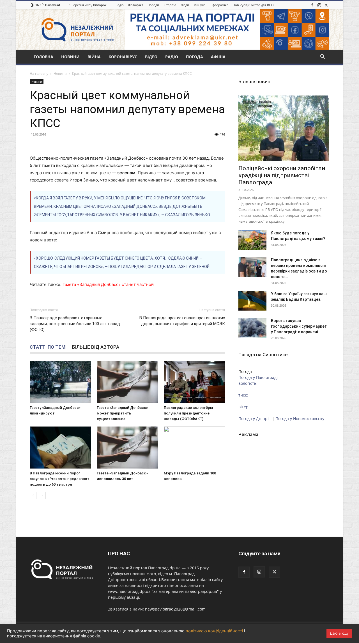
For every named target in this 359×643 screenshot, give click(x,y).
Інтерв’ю (170, 5)
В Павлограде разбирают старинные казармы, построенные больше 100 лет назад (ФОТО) (75, 323)
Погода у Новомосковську (299, 418)
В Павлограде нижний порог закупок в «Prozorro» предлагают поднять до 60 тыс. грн (59, 478)
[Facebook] (312, 5)
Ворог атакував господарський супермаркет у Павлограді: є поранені (299, 326)
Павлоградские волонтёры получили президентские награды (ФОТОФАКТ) (188, 413)
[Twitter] (326, 5)
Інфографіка (219, 5)
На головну (39, 73)
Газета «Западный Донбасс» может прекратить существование (122, 413)
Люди (185, 5)
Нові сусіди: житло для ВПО (253, 5)
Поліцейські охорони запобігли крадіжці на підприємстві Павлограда (281, 175)
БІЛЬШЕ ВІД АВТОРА (95, 347)
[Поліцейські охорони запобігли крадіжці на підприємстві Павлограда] (283, 128)
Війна (94, 56)
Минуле (199, 5)
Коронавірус (123, 56)
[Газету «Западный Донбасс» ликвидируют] (60, 382)
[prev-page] (33, 495)
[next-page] (42, 495)
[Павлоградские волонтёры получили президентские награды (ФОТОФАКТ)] (194, 382)
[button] (322, 57)
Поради (153, 5)
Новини (70, 56)
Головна (43, 56)
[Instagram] (319, 5)
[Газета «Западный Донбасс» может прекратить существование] (127, 382)
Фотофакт (135, 5)
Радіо (120, 5)
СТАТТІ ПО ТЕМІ (48, 347)
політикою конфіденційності (214, 630)
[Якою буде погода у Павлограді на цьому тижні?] (252, 240)
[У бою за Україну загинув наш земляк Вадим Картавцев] (252, 301)
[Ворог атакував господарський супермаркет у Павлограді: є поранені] (252, 327)
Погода (194, 56)
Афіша (218, 56)
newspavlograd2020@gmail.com (175, 609)
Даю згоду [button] (339, 633)
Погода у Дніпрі (253, 418)
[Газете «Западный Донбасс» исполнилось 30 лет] (127, 448)
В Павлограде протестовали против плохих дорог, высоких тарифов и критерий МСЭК (182, 320)
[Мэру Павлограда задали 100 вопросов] (194, 448)
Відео (151, 56)
